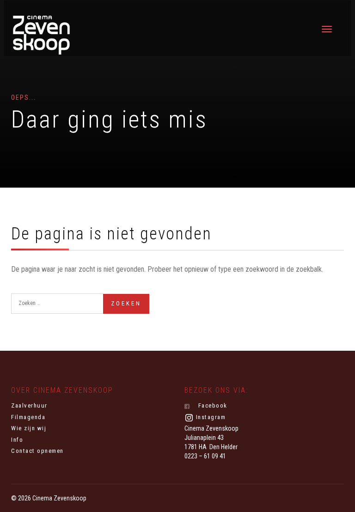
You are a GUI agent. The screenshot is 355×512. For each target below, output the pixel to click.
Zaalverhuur (29, 405)
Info (17, 439)
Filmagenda (28, 417)
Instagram (210, 417)
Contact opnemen (37, 450)
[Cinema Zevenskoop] (41, 35)
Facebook (211, 405)
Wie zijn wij (28, 428)
